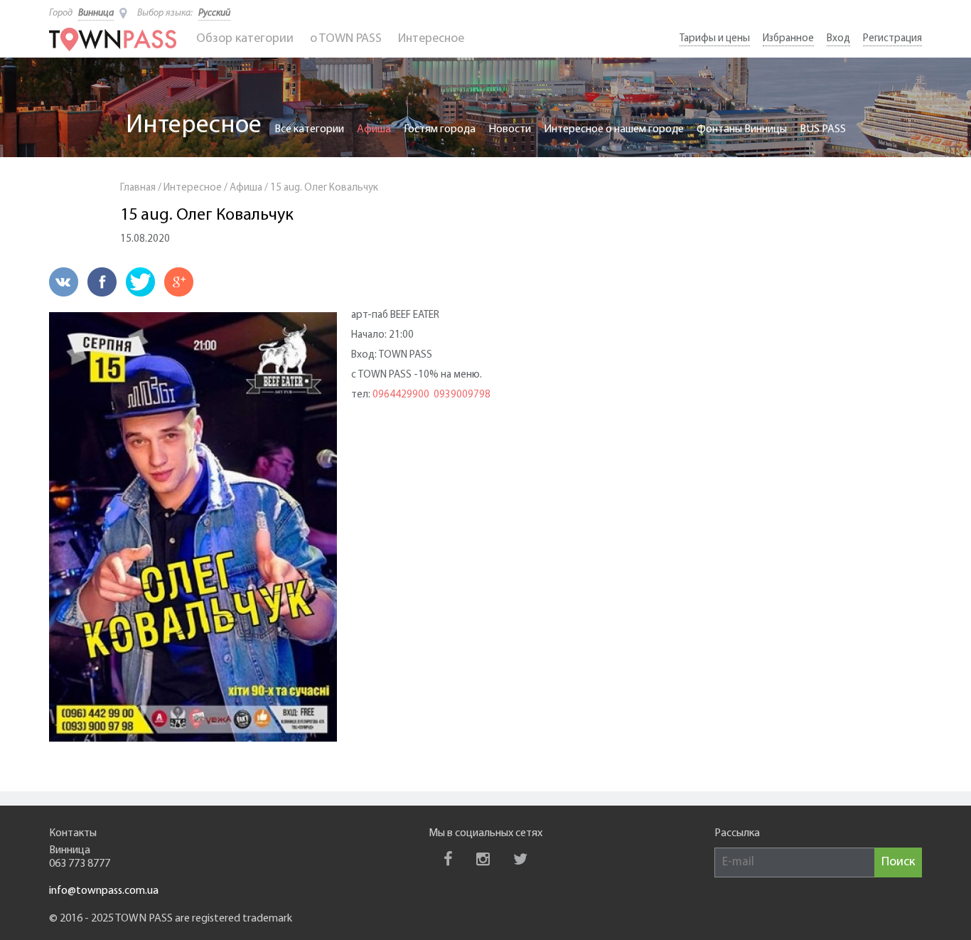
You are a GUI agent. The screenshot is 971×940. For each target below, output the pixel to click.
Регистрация (892, 38)
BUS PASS (823, 129)
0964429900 (400, 395)
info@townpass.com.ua (104, 891)
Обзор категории (245, 39)
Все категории (309, 129)
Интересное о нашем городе (614, 129)
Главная (138, 188)
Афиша (374, 129)
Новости (509, 129)
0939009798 (462, 395)
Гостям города (440, 129)
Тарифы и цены (715, 38)
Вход (838, 38)
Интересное (431, 39)
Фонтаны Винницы (742, 129)
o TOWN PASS (346, 39)
